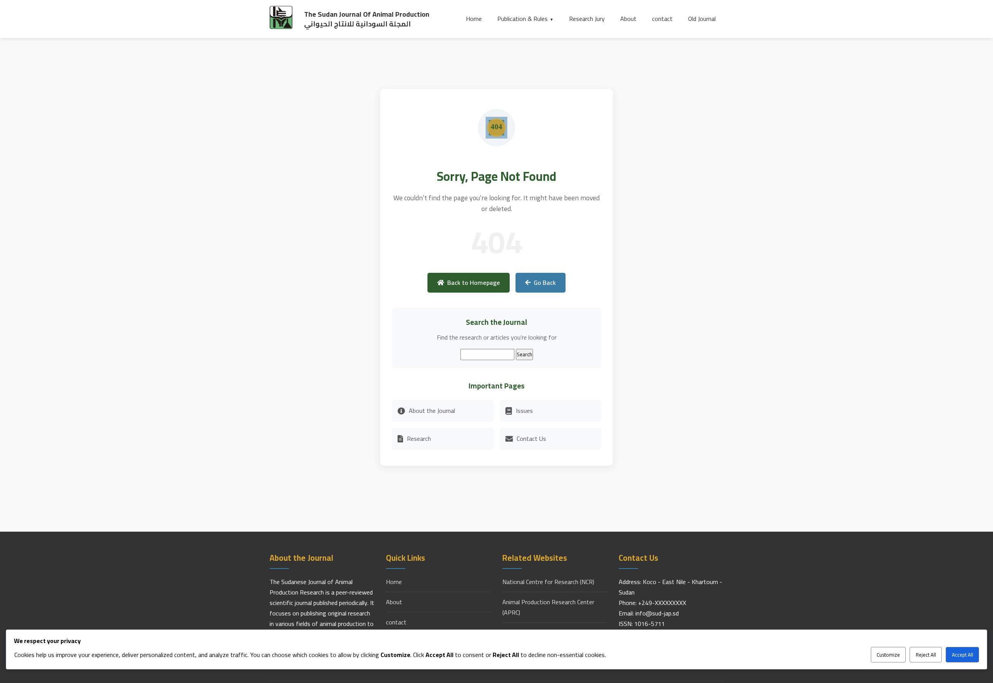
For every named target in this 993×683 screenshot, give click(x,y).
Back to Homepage (473, 282)
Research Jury (587, 18)
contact (662, 18)
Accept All (962, 655)
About (628, 18)
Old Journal (702, 18)
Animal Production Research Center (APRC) (548, 607)
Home (474, 18)
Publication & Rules (522, 18)
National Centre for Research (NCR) (548, 582)
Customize (888, 655)
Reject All (926, 655)
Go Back (545, 282)
